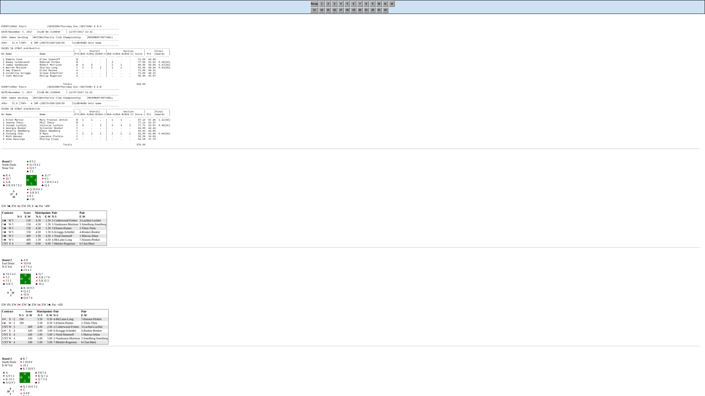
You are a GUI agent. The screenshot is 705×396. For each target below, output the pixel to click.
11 (385, 3)
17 (340, 10)
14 (321, 10)
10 (379, 3)
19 (353, 10)
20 (360, 10)
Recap (314, 3)
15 (328, 10)
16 (334, 10)
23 (379, 10)
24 (385, 10)
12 (392, 3)
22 (372, 10)
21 (366, 10)
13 (314, 10)
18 (347, 10)
